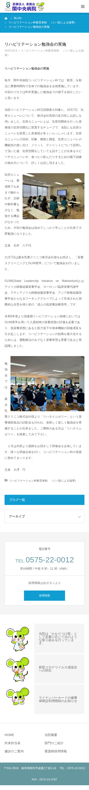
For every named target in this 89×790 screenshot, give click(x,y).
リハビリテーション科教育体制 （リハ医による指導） (43, 480)
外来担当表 (13, 743)
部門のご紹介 (54, 743)
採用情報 (44, 595)
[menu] (82, 6)
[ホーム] (6, 18)
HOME (9, 735)
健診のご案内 (14, 751)
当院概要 (50, 735)
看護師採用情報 (55, 751)
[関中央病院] (24, 6)
